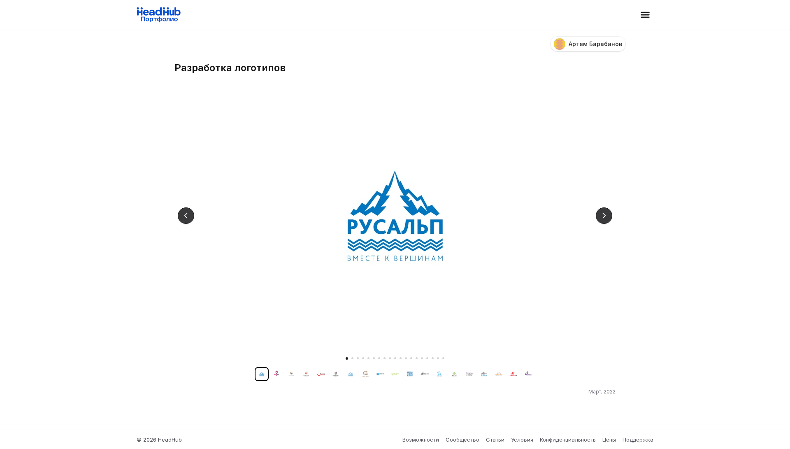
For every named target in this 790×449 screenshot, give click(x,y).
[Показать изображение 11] (401, 358)
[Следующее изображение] (604, 215)
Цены (609, 439)
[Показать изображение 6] (374, 358)
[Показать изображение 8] (384, 358)
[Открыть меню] (645, 15)
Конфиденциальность (568, 439)
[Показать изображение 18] (438, 358)
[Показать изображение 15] (422, 358)
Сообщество (462, 439)
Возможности (420, 439)
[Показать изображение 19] (443, 358)
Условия (522, 439)
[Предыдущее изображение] (186, 215)
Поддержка (638, 439)
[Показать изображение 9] (390, 358)
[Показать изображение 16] (427, 358)
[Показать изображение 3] (358, 358)
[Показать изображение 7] (379, 358)
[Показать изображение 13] (411, 358)
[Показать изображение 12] (406, 358)
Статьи (495, 439)
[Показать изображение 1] (347, 358)
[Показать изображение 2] (352, 358)
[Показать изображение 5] (368, 358)
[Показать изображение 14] (417, 358)
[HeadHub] (158, 15)
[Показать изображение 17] (433, 358)
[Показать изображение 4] (363, 358)
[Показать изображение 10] (395, 358)
